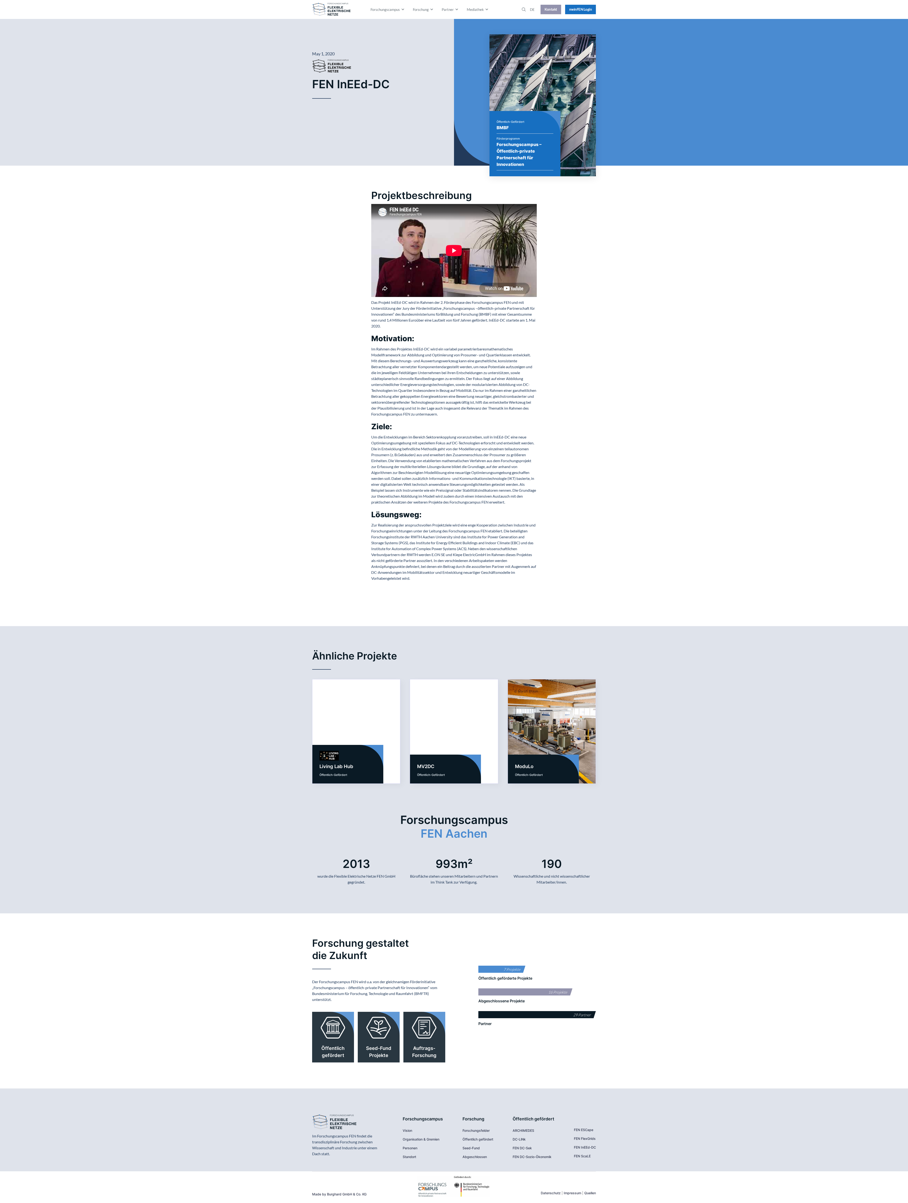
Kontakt (551, 9)
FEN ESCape (583, 1130)
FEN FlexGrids (585, 1139)
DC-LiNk (519, 1139)
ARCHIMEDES (523, 1130)
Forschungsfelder (476, 1130)
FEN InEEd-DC (585, 1147)
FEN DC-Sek (522, 1148)
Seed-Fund (471, 1148)
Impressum (572, 1193)
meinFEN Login (580, 9)
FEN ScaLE (582, 1156)
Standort (409, 1157)
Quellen (590, 1193)
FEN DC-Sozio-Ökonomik (532, 1157)
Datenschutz (551, 1193)
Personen (410, 1148)
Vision (407, 1130)
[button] (388, 9)
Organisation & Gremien (421, 1139)
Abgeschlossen (475, 1157)
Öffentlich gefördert (478, 1139)
